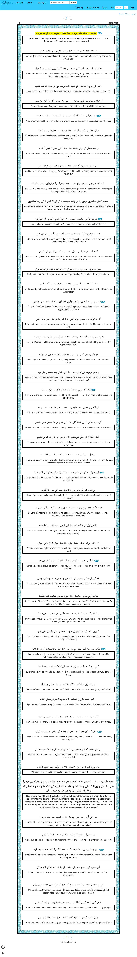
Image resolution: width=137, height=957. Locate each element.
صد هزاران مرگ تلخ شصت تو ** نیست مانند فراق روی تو (66, 115)
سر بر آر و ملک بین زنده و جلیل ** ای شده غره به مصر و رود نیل (66, 301)
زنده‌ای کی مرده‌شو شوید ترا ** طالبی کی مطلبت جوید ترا (68, 613)
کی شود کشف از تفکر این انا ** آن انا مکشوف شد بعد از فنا (68, 666)
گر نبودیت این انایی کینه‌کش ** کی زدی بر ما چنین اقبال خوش (68, 422)
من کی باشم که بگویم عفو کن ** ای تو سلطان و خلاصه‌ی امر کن (68, 749)
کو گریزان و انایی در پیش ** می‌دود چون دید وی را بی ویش (68, 578)
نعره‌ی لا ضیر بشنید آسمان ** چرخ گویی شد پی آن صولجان (66, 219)
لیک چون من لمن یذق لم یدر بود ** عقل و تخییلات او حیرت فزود (66, 649)
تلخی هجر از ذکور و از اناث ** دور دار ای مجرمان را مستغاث (68, 130)
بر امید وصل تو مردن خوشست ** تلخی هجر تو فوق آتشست (68, 148)
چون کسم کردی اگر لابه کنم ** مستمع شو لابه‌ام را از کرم (68, 917)
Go (126, 8)
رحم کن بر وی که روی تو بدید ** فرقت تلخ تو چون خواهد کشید (68, 86)
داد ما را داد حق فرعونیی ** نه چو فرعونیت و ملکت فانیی (68, 284)
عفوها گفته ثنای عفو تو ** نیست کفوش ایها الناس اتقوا (68, 51)
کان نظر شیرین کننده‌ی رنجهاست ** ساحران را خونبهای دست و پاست (68, 183)
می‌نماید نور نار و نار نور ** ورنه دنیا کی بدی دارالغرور (68, 490)
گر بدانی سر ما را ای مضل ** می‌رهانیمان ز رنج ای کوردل (68, 251)
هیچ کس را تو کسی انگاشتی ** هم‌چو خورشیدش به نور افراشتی (68, 902)
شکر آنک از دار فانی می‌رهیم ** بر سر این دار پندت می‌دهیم (68, 437)
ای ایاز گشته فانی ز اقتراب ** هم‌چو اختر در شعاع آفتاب (68, 699)
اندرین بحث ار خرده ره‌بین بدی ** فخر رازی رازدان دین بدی (68, 631)
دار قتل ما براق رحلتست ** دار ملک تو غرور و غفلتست (68, 454)
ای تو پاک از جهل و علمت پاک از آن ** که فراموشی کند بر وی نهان (68, 885)
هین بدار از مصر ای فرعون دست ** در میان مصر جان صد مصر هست (68, 336)
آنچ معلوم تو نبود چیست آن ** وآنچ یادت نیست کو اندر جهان (68, 867)
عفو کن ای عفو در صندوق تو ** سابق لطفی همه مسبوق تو (66, 731)
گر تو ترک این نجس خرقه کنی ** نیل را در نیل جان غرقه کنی (68, 319)
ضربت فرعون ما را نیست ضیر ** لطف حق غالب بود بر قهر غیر (68, 233)
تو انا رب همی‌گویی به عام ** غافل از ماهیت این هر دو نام (68, 354)
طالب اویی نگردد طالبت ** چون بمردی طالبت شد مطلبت (68, 596)
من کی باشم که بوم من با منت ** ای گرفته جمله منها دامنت (68, 767)
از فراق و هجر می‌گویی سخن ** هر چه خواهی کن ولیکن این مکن (68, 101)
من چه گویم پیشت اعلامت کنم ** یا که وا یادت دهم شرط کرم (66, 849)
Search (73, 3)
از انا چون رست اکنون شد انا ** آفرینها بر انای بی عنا (66, 560)
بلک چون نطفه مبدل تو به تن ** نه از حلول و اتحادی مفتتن (68, 716)
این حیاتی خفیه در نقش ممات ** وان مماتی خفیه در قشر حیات (66, 472)
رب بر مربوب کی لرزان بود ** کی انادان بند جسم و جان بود (68, 372)
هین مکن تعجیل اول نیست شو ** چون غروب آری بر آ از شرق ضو (68, 507)
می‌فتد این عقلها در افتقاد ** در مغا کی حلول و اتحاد (68, 684)
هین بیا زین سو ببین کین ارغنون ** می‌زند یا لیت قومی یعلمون (69, 269)
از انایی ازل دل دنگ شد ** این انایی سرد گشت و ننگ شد (68, 525)
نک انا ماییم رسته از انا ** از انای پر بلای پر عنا (66, 390)
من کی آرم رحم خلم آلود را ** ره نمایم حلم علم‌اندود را (68, 817)
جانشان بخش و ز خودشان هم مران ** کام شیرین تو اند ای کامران (68, 68)
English (121, 14)
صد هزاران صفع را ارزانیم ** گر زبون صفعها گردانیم (68, 834)
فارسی (133, 14)
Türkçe (127, 14)
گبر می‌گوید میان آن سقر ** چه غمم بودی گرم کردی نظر (68, 166)
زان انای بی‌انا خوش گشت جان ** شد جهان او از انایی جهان (68, 543)
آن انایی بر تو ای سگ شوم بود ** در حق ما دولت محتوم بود (68, 407)
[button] (20, 2)
